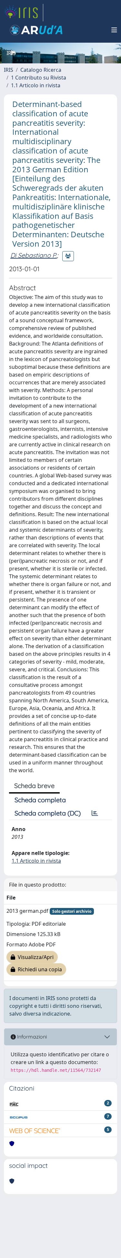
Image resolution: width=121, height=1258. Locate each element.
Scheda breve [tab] (34, 786)
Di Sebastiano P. (33, 255)
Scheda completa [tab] (40, 800)
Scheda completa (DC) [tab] (48, 813)
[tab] (95, 813)
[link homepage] (23, 12)
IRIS (8, 69)
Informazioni (31, 1036)
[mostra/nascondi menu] (114, 30)
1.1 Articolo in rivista (35, 85)
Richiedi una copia (38, 969)
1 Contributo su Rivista (38, 77)
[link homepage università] (36, 30)
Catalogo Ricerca (40, 69)
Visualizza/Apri (34, 957)
